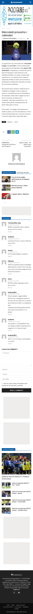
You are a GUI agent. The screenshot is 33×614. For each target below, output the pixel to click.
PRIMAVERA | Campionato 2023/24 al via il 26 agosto (8, 144)
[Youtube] (19, 592)
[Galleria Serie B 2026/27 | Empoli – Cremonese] (16, 463)
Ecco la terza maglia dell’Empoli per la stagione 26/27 (20, 179)
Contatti (16, 609)
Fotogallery (25, 607)
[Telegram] (17, 132)
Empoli (8, 28)
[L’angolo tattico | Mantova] (6, 196)
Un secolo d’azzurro (8, 607)
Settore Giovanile (20, 605)
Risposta (10, 231)
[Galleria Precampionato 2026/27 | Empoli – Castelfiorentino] (6, 511)
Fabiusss (11, 261)
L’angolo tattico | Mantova (20, 194)
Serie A (16, 122)
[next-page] (6, 203)
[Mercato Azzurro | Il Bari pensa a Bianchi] (6, 188)
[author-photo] (16, 161)
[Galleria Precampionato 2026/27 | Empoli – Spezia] (6, 494)
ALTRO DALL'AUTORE (23, 172)
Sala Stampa (18, 607)
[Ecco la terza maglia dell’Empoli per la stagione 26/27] (6, 179)
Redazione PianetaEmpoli (10, 38)
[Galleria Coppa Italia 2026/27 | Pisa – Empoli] (6, 485)
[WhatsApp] (13, 132)
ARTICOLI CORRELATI (9, 172)
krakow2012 (12, 292)
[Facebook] (9, 132)
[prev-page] (3, 203)
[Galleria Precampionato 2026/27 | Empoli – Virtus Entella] (6, 502)
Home (3, 28)
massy (10, 250)
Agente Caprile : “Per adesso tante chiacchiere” (25, 144)
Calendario (9, 122)
